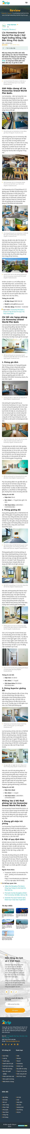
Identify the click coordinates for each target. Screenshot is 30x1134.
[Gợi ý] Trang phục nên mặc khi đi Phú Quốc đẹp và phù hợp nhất (7, 938)
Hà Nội (19, 1097)
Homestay (20, 1063)
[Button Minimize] (5, 48)
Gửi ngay (15, 1010)
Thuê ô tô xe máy (22, 1071)
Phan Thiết (6, 1107)
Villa (18, 1056)
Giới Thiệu (5, 1056)
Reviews (10, 13)
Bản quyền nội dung (8, 1079)
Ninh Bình (19, 1102)
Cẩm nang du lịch (22, 1074)
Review (19, 1058)
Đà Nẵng (5, 1097)
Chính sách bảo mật (8, 1076)
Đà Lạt (5, 1102)
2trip (3, 60)
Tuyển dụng (6, 1061)
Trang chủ (3, 13)
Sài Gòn (19, 1104)
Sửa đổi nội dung (7, 1068)
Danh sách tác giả (8, 1063)
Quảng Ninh (20, 1107)
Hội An (19, 1112)
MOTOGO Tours (21, 1076)
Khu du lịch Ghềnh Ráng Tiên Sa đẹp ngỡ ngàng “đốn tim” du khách (22, 927)
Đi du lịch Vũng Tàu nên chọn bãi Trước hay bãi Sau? (21, 916)
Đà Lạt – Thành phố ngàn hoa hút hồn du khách (7, 927)
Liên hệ (5, 1058)
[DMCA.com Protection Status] (23, 1125)
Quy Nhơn (5, 1112)
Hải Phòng (20, 1109)
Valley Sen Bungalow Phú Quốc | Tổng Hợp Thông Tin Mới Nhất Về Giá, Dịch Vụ (15, 888)
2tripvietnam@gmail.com (13, 1041)
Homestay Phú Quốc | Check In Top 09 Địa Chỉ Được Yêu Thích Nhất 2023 (14, 311)
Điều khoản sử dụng (8, 1081)
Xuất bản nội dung (8, 1066)
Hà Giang (5, 1117)
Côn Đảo (5, 1100)
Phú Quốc (5, 1109)
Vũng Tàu (5, 1114)
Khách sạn (20, 1066)
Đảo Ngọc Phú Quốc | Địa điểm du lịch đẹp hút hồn (8, 916)
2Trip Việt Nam (11, 24)
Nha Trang (6, 1104)
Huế (18, 1100)
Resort (18, 1061)
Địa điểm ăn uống (22, 1068)
